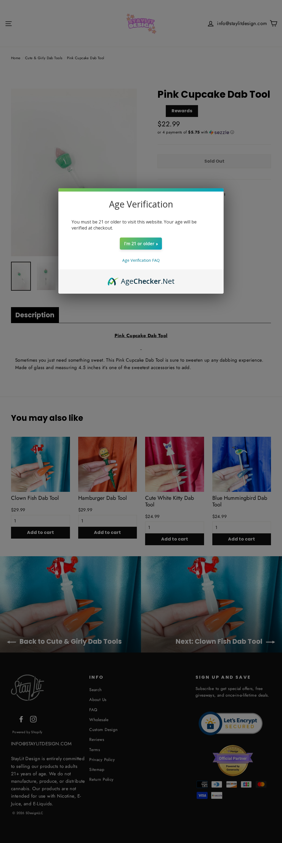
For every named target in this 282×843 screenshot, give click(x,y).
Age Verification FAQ (141, 260)
